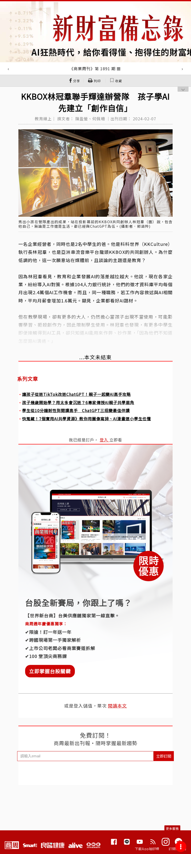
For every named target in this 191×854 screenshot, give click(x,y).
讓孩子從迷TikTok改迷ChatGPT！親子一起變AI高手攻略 (76, 394)
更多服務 (172, 828)
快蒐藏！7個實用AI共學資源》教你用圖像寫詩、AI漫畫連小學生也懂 (86, 419)
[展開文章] (119, 68)
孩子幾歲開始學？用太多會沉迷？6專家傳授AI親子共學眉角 (78, 402)
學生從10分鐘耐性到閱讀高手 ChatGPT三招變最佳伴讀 (76, 410)
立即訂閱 (163, 756)
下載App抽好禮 (147, 848)
